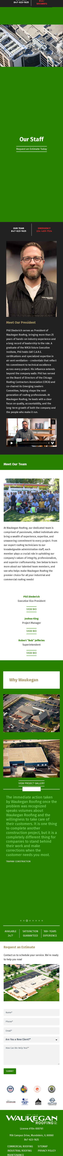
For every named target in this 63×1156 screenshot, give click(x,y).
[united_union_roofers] (24, 1089)
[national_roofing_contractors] (10, 1089)
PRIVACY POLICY (47, 1150)
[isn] (37, 1089)
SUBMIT (10, 1071)
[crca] (24, 1101)
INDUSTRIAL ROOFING (19, 1150)
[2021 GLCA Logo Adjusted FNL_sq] (52, 1101)
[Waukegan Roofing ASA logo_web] (51, 1089)
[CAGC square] (10, 1101)
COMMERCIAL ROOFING (20, 1146)
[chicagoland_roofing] (38, 1101)
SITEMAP (43, 1146)
